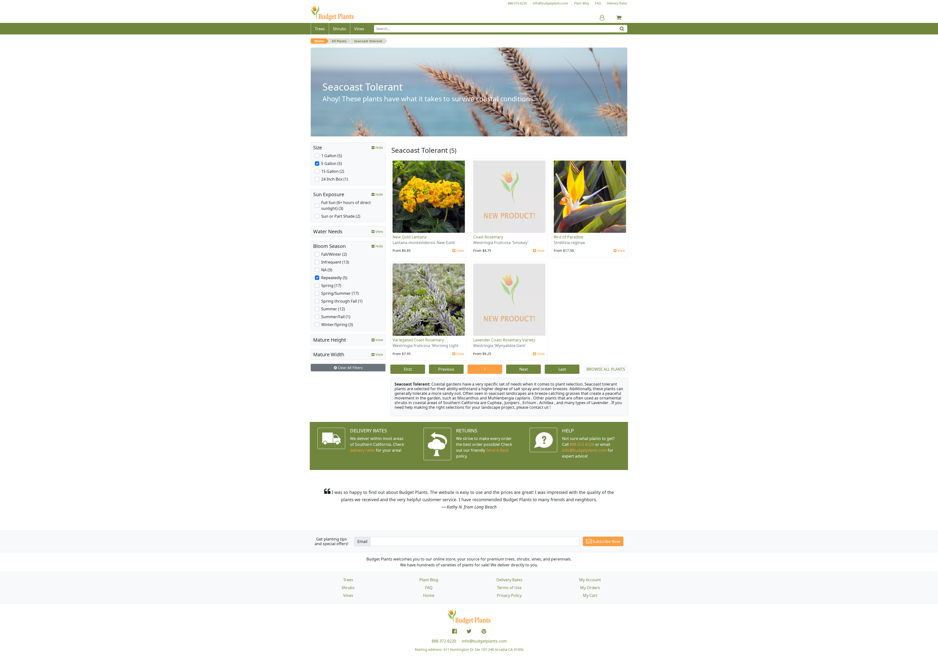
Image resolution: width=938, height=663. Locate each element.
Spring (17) (331, 285)
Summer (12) (333, 309)
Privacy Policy (509, 595)
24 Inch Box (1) (334, 179)
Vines (348, 595)
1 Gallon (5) (331, 155)
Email (362, 541)
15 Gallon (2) (332, 171)
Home (319, 41)
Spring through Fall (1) (341, 301)
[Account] (602, 17)
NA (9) (326, 270)
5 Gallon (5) (331, 163)
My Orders (590, 587)
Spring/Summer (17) (340, 293)
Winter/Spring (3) (337, 324)
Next (523, 369)
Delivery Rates (509, 579)
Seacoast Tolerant (368, 41)
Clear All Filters (349, 367)
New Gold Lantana (409, 237)
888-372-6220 (582, 444)
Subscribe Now (605, 541)
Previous (446, 369)
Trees (348, 579)
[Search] (622, 28)
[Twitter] (469, 631)
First (408, 369)
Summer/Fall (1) (335, 316)
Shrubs (348, 587)
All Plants (339, 41)
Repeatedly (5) (334, 277)
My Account (590, 579)
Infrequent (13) (335, 262)
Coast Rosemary (488, 237)
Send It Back (497, 450)
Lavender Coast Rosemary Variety (504, 340)
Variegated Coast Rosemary (418, 340)
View (459, 250)
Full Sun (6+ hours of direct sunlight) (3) (346, 205)
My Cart (590, 595)
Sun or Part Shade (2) (340, 216)
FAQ (429, 587)
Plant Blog (428, 579)
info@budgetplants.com (484, 641)
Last (562, 369)
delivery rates (362, 450)
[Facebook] (454, 631)
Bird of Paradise (568, 237)
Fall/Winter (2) (334, 254)
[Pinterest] (483, 631)
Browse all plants (605, 369)
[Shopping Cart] (618, 17)
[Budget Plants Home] (332, 13)
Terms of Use (509, 587)
